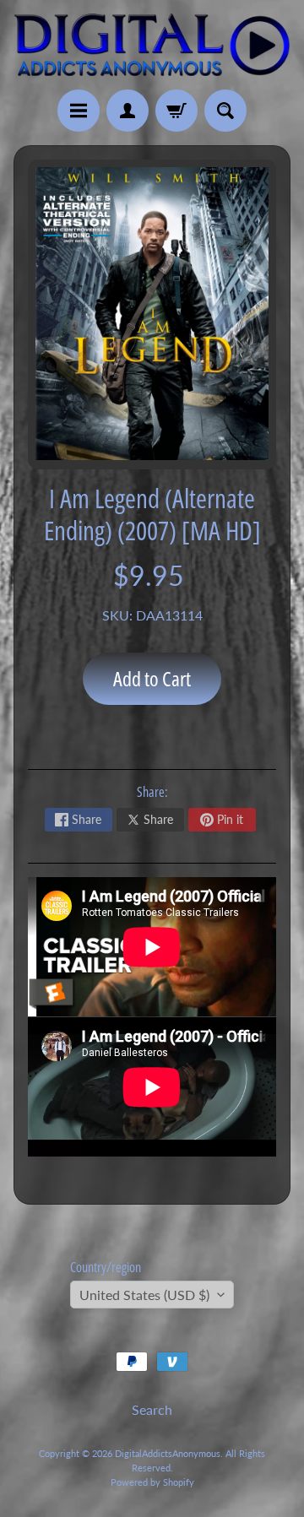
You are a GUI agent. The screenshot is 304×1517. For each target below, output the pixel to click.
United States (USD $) (144, 1295)
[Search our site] (225, 110)
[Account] (127, 110)
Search (152, 1409)
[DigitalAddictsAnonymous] (152, 45)
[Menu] (78, 110)
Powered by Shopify (152, 1481)
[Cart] (176, 110)
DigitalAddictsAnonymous (167, 1453)
